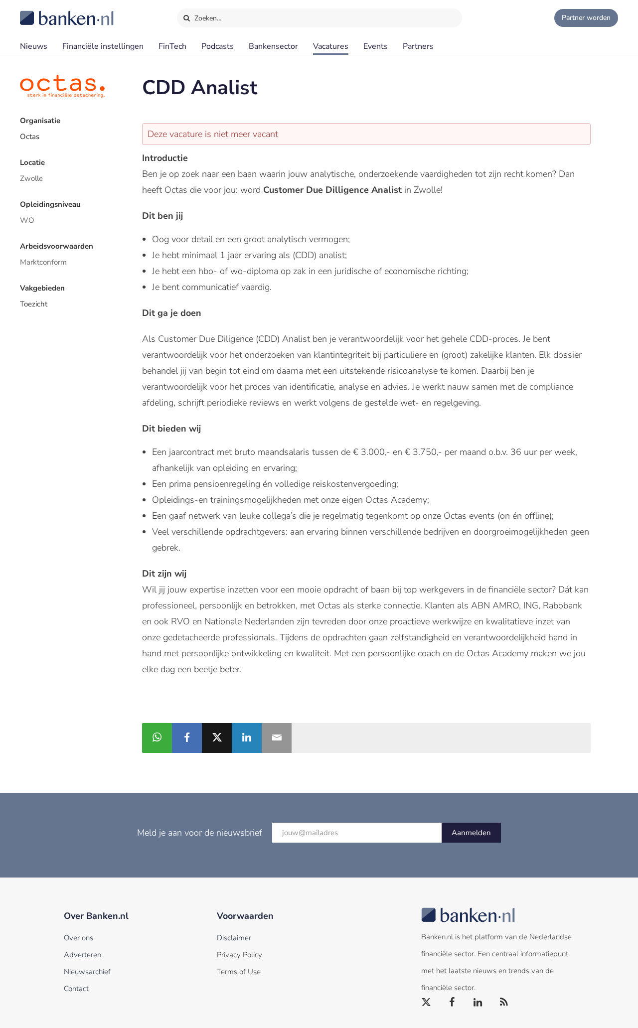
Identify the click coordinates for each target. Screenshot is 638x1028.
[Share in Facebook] (187, 738)
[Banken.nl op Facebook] (452, 1002)
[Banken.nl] (42, 11)
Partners (418, 46)
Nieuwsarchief (87, 972)
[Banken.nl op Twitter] (426, 1002)
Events (375, 46)
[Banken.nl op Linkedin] (478, 1002)
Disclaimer (234, 938)
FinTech (172, 46)
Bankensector (273, 46)
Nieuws (33, 46)
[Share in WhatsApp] (157, 738)
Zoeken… (207, 18)
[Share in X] (217, 738)
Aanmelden (471, 833)
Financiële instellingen (103, 46)
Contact (76, 989)
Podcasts (217, 46)
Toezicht (33, 304)
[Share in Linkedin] (247, 738)
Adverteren (82, 955)
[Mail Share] (277, 738)
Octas (29, 137)
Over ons (78, 938)
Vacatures (330, 46)
